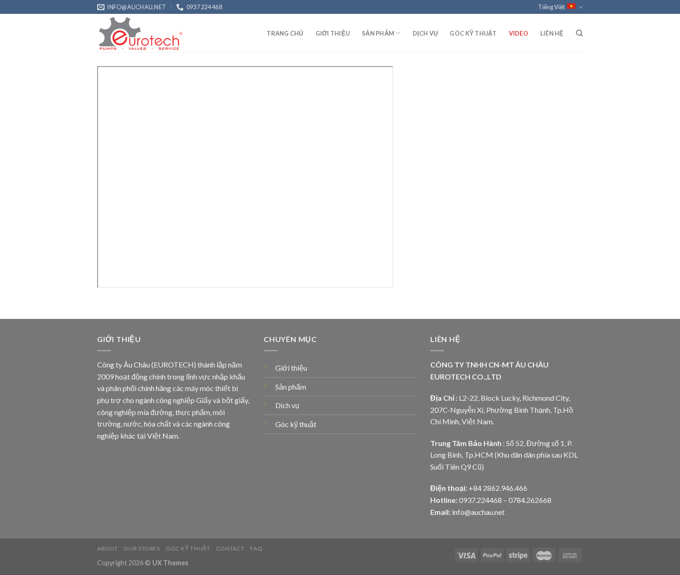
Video (518, 33)
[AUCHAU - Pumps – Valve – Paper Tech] (143, 33)
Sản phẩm (378, 33)
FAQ (256, 548)
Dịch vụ (425, 33)
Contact (230, 548)
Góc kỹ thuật (473, 33)
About (107, 548)
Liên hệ (552, 33)
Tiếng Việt (551, 7)
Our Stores (142, 548)
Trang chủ (284, 33)
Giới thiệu (332, 33)
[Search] (579, 33)
